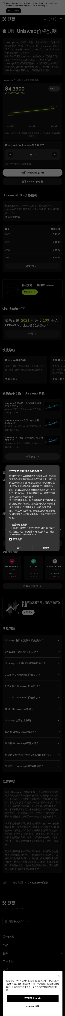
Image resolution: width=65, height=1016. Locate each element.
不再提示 (17, 539)
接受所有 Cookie (32, 998)
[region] (32, 993)
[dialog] (33, 508)
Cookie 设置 (32, 1006)
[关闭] (58, 975)
